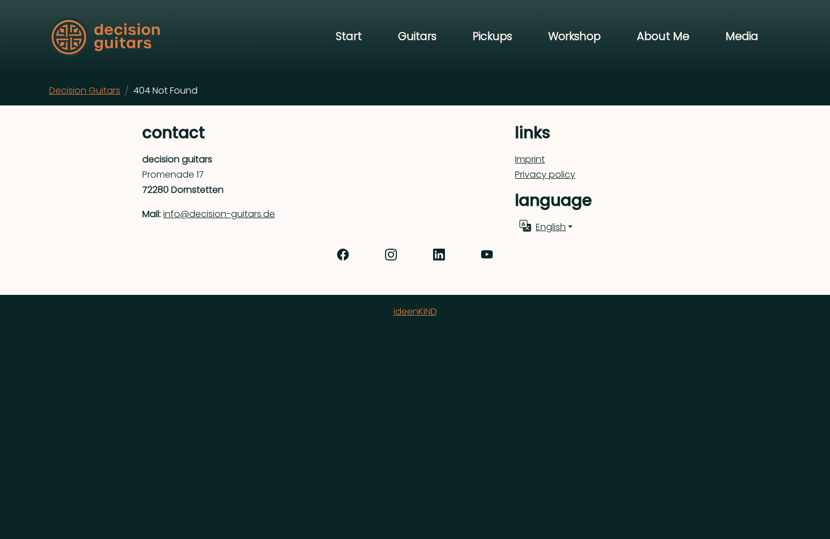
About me (663, 36)
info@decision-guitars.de (219, 213)
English (551, 226)
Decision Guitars (84, 90)
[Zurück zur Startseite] (104, 37)
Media (742, 36)
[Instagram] (391, 256)
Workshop (574, 36)
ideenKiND (415, 311)
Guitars (417, 36)
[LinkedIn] (439, 256)
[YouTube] (487, 256)
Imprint (530, 159)
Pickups (492, 36)
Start (349, 36)
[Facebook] (343, 256)
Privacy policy (545, 174)
